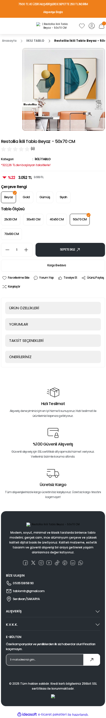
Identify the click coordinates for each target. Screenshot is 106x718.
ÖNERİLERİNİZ (20, 356)
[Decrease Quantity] (5, 250)
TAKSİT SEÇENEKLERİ (26, 340)
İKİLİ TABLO (43, 159)
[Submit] (91, 660)
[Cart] (101, 25)
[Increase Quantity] (28, 250)
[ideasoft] (27, 714)
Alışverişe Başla (53, 12)
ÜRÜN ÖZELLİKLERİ (24, 307)
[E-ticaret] (52, 715)
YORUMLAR (18, 324)
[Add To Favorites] (15, 277)
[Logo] (53, 26)
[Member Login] (91, 25)
